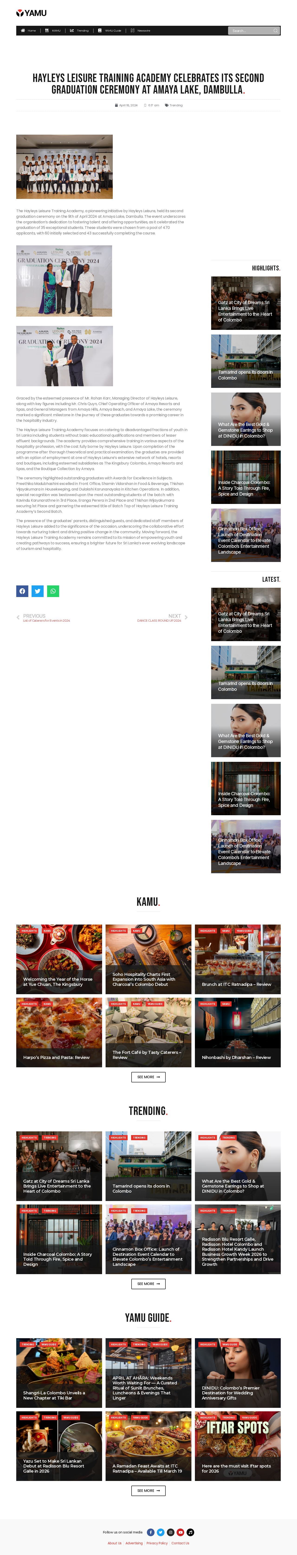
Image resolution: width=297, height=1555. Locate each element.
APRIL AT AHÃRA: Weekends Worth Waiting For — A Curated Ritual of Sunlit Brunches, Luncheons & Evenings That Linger (145, 1388)
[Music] (190, 1532)
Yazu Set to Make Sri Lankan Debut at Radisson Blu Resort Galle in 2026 (53, 1466)
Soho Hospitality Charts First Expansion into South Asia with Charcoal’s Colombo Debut (144, 979)
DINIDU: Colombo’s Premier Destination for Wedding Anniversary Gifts (231, 1393)
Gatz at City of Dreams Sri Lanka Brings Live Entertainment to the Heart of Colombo (57, 1186)
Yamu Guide (244, 930)
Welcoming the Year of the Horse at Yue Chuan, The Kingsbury (58, 982)
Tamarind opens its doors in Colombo (141, 1189)
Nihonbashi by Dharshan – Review (236, 1057)
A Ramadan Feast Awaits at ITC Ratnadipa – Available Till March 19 (147, 1469)
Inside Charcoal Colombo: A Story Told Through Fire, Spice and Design (57, 1259)
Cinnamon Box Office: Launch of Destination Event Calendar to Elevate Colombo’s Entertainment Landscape (148, 1257)
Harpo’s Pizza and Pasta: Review (56, 1057)
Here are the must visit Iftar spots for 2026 (236, 1469)
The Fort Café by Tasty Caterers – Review (147, 1055)
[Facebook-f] (151, 1532)
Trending (176, 105)
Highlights (29, 930)
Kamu (47, 930)
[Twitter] (161, 1532)
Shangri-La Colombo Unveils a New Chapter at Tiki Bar (54, 1395)
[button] (148, 1077)
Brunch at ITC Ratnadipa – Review (236, 984)
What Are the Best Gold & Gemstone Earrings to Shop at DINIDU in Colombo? (233, 1186)
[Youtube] (180, 1532)
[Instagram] (170, 1532)
